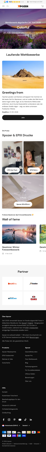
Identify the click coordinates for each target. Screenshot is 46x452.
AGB (30, 444)
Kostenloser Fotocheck (10, 396)
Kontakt (4, 392)
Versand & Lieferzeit (9, 405)
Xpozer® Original (27, 323)
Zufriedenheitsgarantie (10, 409)
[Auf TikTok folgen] (25, 419)
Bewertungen (34, 337)
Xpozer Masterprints (9, 352)
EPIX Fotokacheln (8, 355)
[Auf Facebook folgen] (3, 419)
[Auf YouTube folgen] (20, 419)
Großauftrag (6, 413)
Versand (36, 444)
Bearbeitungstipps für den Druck (11, 400)
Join (23, 118)
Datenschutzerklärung (20, 444)
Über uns (28, 381)
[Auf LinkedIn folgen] (30, 419)
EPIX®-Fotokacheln (31, 328)
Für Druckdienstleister (32, 370)
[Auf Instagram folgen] (9, 419)
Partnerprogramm (31, 366)
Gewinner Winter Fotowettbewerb (10, 248)
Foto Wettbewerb (31, 359)
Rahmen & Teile (7, 359)
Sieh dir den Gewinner (10, 33)
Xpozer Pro (29, 355)
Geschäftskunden (31, 352)
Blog (26, 363)
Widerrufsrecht (7, 444)
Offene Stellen (30, 374)
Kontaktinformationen (8, 446)
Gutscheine (6, 363)
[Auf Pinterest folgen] (14, 419)
